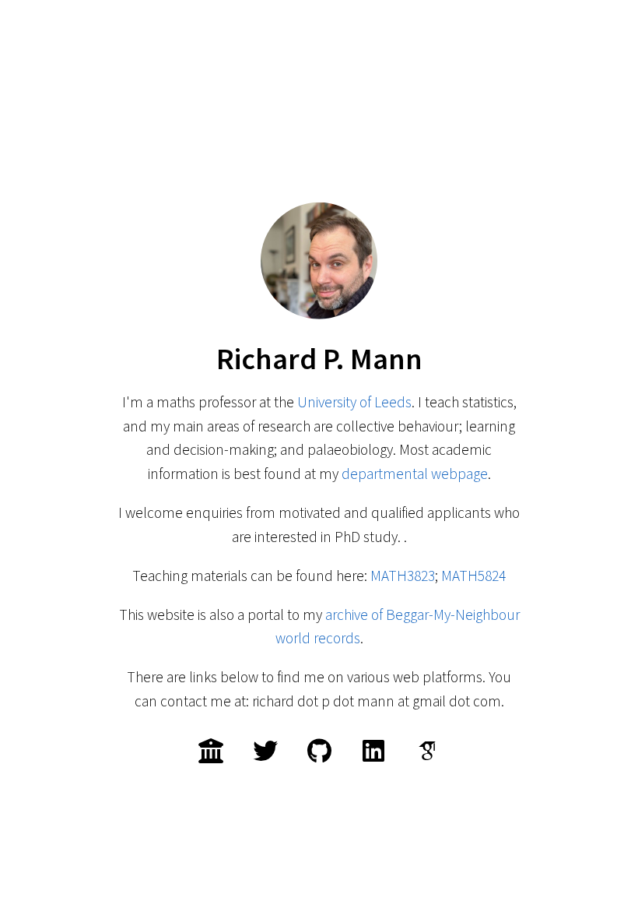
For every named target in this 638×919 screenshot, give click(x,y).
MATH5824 (473, 575)
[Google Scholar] (427, 750)
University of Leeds (354, 402)
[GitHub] (319, 750)
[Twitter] (265, 750)
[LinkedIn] (373, 750)
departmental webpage (415, 473)
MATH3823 (402, 575)
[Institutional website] (210, 750)
